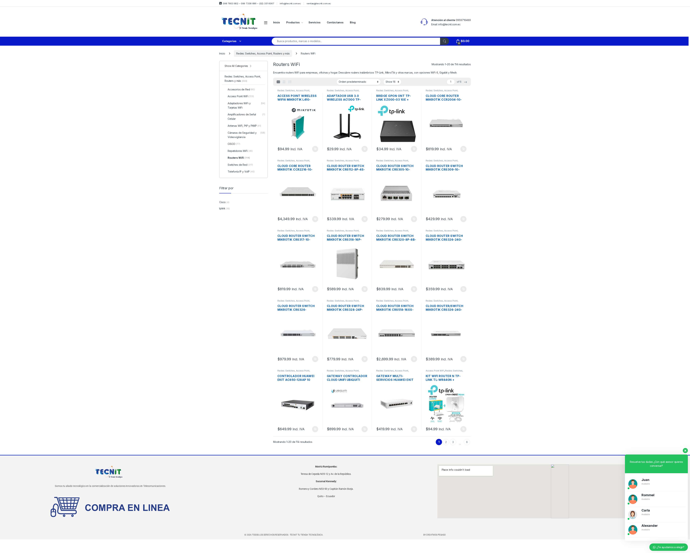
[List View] (289, 82)
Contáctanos (335, 22)
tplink (222, 208)
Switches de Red (240, 164)
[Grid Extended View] (284, 82)
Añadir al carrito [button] (314, 149)
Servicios (315, 22)
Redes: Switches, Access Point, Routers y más (263, 53)
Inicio (276, 22)
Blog (352, 22)
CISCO (234, 143)
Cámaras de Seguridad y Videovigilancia (246, 135)
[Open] (266, 22)
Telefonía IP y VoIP (241, 171)
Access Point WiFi (435, 370)
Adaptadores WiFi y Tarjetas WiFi (246, 105)
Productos (293, 22)
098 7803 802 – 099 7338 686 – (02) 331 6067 (248, 3)
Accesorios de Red (241, 89)
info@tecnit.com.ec (290, 3)
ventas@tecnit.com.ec (319, 3)
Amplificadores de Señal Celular (246, 116)
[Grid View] (278, 82)
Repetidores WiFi (240, 150)
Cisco (222, 202)
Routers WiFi (239, 157)
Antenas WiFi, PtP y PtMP (244, 125)
